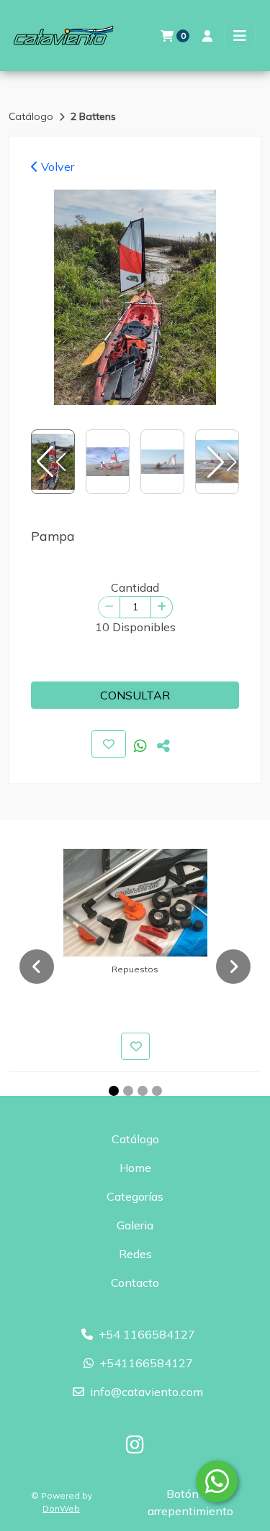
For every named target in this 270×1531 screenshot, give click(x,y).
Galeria (135, 1225)
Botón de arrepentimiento (190, 1502)
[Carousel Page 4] (157, 1091)
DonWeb (61, 1508)
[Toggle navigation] (240, 36)
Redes (135, 1254)
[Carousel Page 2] (128, 1091)
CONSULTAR (135, 695)
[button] (220, 462)
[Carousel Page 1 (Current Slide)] (114, 1091)
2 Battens (93, 116)
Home (135, 1167)
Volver (56, 166)
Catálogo (32, 116)
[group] (135, 297)
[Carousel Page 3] (143, 1091)
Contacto (135, 1282)
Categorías (135, 1196)
